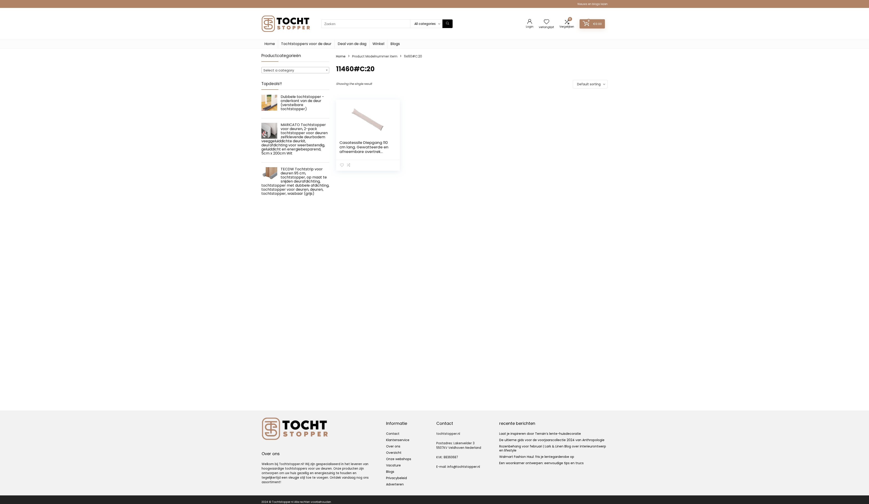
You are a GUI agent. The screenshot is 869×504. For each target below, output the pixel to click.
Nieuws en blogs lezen (593, 4)
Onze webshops (398, 459)
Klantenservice (397, 440)
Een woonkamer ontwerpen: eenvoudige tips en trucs (541, 463)
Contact (392, 433)
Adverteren (395, 484)
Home (269, 43)
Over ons (393, 446)
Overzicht (393, 452)
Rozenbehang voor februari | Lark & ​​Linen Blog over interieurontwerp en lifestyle (552, 448)
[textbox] (295, 70)
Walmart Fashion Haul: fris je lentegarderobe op (536, 456)
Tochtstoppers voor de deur (306, 43)
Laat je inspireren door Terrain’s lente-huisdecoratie (540, 433)
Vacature (393, 465)
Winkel (378, 43)
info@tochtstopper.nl (463, 467)
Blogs (395, 43)
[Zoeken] (447, 23)
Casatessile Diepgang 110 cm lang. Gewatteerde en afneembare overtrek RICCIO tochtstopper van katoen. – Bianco (363, 151)
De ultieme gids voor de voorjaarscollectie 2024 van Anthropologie (551, 440)
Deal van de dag (352, 43)
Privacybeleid (396, 478)
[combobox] (295, 70)
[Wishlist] (546, 22)
